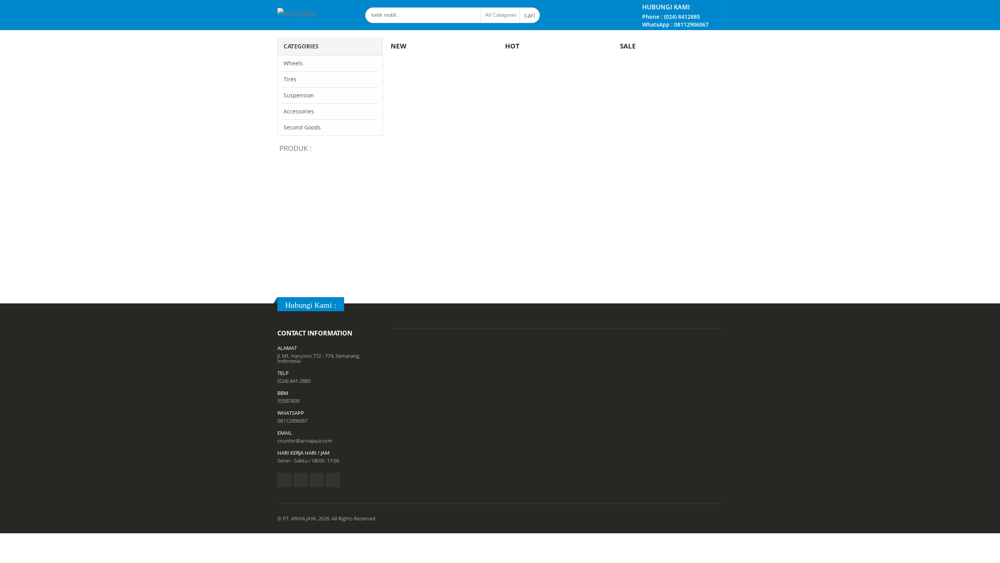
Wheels (293, 63)
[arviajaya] (296, 13)
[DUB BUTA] (672, 183)
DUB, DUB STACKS (332, 277)
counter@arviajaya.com (304, 440)
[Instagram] (316, 480)
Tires (290, 79)
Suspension (299, 95)
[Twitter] (300, 480)
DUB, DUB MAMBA (332, 211)
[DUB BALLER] (558, 183)
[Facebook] (284, 480)
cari (529, 15)
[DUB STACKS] (332, 249)
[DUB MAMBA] (332, 183)
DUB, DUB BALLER (558, 211)
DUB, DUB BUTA (672, 211)
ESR (556, 86)
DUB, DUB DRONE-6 (445, 211)
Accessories (299, 111)
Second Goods (302, 127)
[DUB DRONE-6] (445, 183)
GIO (671, 86)
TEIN (442, 86)
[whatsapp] (332, 480)
